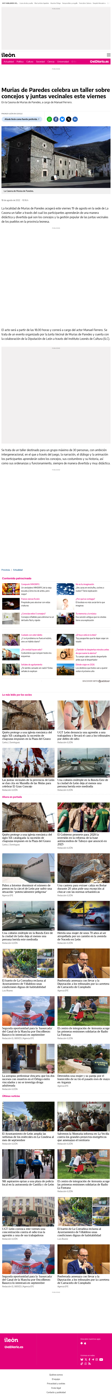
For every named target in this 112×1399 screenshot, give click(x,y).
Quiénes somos (56, 1374)
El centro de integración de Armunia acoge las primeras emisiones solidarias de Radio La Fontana (83, 1031)
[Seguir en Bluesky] (81, 1359)
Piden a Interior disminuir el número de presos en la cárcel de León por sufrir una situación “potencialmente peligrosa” (27, 889)
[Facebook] (55, 119)
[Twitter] (68, 119)
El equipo (56, 1379)
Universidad (63, 61)
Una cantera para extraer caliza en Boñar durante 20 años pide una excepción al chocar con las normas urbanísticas (82, 889)
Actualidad (9, 61)
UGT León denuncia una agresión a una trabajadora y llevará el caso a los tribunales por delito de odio (83, 736)
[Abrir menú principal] (109, 55)
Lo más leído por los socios (17, 694)
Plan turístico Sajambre (41, 3)
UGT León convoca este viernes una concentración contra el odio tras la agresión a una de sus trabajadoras (23, 1232)
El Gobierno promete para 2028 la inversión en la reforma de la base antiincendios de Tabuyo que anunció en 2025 (82, 839)
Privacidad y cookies (56, 1383)
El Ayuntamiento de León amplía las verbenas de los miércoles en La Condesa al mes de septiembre (28, 1137)
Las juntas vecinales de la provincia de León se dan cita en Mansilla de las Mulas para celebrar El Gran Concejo (28, 783)
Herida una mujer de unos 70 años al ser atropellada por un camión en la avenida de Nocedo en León (81, 936)
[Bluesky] (62, 119)
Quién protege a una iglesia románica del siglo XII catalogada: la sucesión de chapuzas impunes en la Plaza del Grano (27, 736)
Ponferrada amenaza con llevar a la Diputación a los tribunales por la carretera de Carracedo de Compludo (83, 984)
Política (20, 61)
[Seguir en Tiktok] (81, 1363)
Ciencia (51, 61)
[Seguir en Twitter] (86, 1359)
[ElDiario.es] (99, 61)
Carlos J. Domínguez (11, 742)
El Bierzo (76, 61)
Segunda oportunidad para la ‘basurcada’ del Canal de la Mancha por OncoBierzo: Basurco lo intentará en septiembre (27, 1031)
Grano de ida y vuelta (26, 3)
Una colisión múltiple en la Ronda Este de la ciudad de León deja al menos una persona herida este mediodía (82, 783)
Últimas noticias (11, 1096)
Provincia (5, 570)
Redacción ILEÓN (65, 742)
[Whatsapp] (49, 119)
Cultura (29, 61)
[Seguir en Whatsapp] (86, 1363)
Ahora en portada (12, 796)
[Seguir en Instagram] (97, 1359)
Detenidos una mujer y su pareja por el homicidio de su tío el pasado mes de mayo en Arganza (83, 1079)
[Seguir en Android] (81, 1343)
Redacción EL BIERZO (11, 1038)
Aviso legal (56, 1388)
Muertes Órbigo (55, 3)
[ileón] (18, 1340)
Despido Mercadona (99, 3)
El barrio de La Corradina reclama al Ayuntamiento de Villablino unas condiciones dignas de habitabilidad (24, 984)
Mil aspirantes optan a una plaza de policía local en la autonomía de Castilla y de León (28, 1182)
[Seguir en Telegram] (93, 1359)
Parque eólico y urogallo (70, 3)
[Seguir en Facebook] (89, 1359)
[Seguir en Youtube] (101, 1359)
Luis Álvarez (7, 990)
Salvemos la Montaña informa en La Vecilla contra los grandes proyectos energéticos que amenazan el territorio (83, 1137)
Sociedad (40, 61)
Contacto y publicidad (56, 1392)
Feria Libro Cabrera (85, 3)
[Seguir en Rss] (89, 1363)
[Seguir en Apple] (85, 1343)
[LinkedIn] (75, 119)
